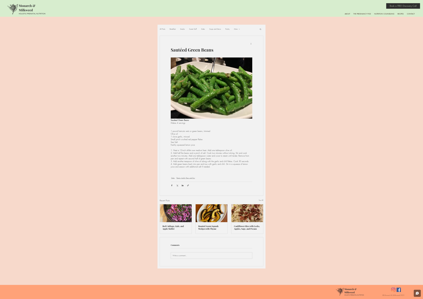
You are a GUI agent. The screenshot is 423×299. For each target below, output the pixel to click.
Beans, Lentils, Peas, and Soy (186, 178)
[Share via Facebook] (172, 185)
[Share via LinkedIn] (183, 185)
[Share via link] (188, 185)
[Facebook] (399, 290)
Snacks (182, 29)
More (236, 29)
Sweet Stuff (193, 29)
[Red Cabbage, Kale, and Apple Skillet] (176, 213)
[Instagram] (393, 290)
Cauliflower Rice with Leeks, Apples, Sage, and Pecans (247, 227)
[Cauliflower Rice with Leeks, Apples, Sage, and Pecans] (247, 213)
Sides (203, 29)
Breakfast (173, 29)
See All (261, 200)
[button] (260, 29)
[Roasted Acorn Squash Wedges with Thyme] (211, 213)
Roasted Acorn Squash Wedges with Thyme (208, 227)
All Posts (162, 29)
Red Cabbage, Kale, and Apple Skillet (173, 227)
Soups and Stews (215, 29)
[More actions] (251, 43)
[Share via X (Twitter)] (177, 185)
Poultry (227, 29)
